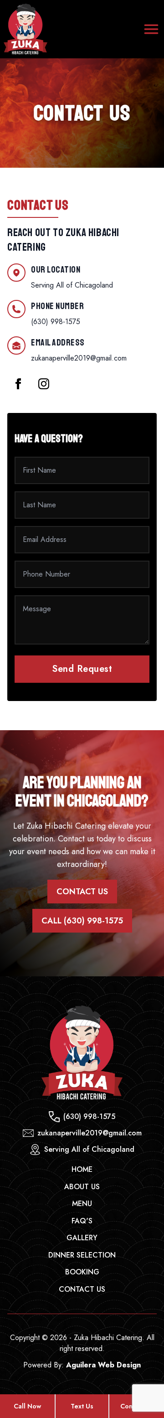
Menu (82, 1203)
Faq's (82, 1221)
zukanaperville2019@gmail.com (79, 358)
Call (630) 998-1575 (82, 921)
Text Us (82, 1406)
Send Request (82, 668)
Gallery (82, 1237)
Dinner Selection (82, 1255)
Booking (82, 1272)
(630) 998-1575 (55, 321)
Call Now (27, 1406)
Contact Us (82, 891)
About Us (82, 1186)
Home (82, 1169)
